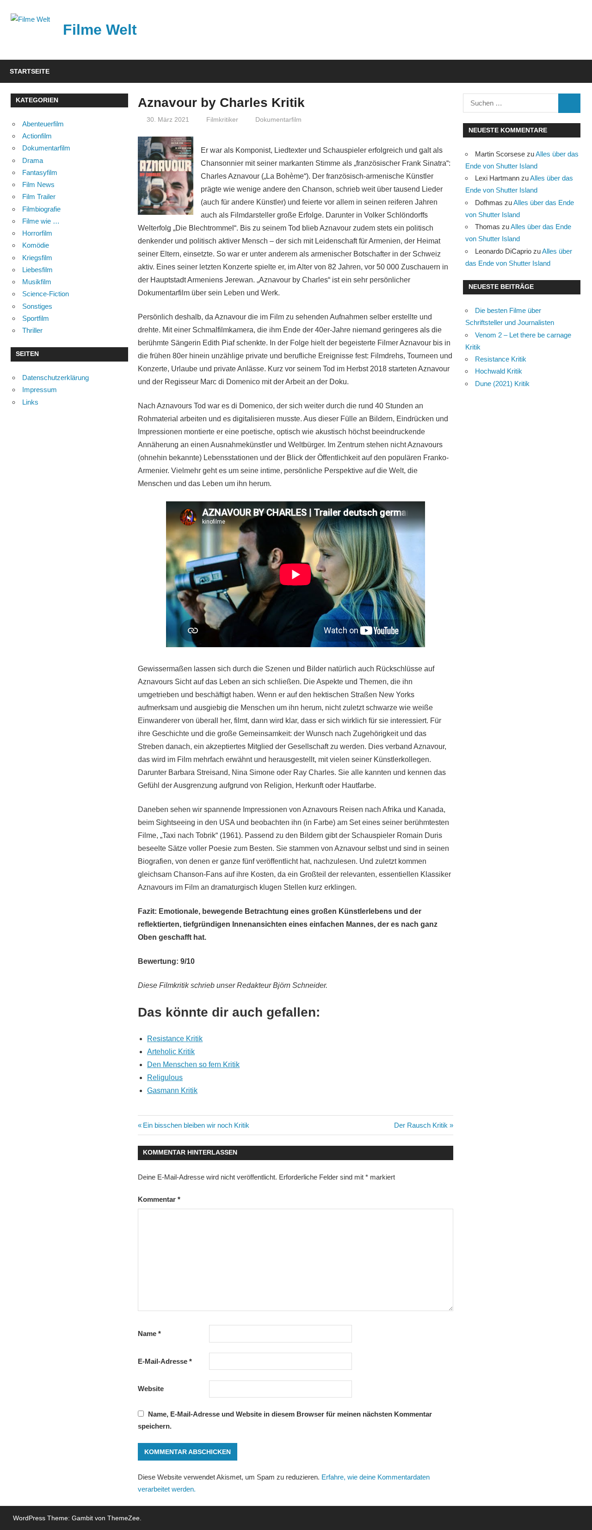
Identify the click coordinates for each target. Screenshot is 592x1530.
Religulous (165, 1077)
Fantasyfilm (39, 172)
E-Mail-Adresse (165, 1361)
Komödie (35, 245)
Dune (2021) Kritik (502, 383)
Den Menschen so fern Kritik (193, 1064)
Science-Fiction (45, 294)
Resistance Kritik (175, 1039)
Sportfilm (35, 318)
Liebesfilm (37, 270)
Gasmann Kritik (172, 1090)
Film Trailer (39, 196)
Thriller (32, 330)
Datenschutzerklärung (55, 377)
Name (149, 1333)
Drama (32, 160)
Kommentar (159, 1199)
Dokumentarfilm (278, 119)
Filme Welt (100, 29)
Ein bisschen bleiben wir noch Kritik (195, 1125)
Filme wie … (41, 221)
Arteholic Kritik (171, 1051)
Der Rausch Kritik (421, 1125)
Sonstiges (37, 306)
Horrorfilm (37, 233)
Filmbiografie (41, 209)
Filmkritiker (222, 119)
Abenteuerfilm (43, 124)
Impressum (39, 389)
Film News (38, 184)
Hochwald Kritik (498, 371)
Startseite (29, 71)
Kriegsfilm (37, 258)
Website (151, 1389)
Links (30, 402)
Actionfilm (37, 136)
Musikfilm (36, 282)
